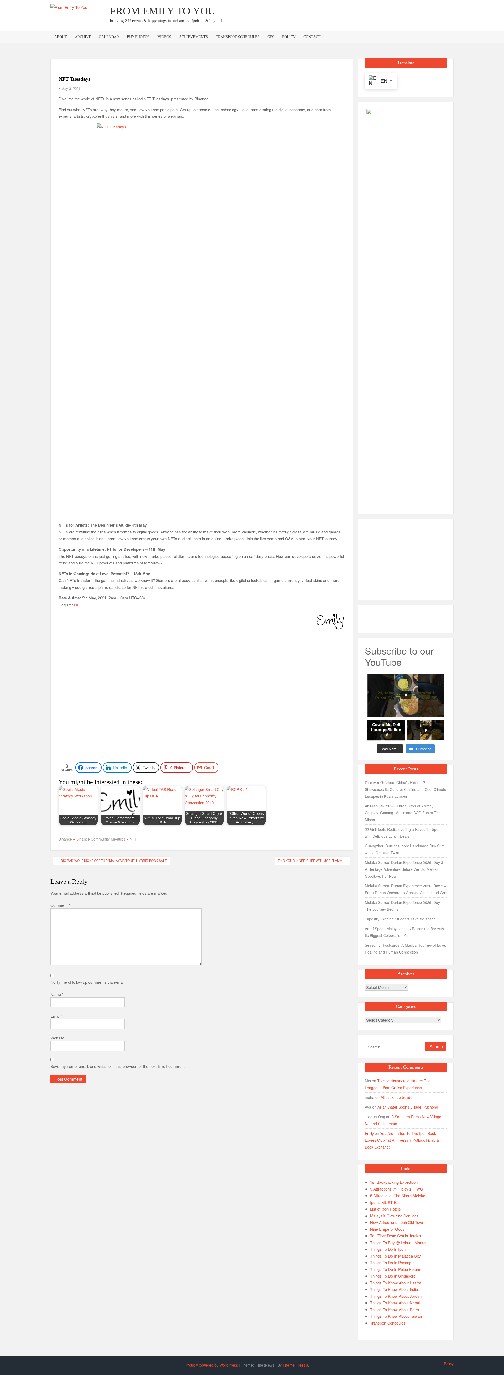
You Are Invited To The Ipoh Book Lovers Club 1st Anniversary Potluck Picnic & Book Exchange (402, 1140)
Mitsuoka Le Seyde (396, 1097)
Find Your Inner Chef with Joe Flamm (310, 860)
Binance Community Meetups (100, 839)
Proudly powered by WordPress (211, 1365)
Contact (312, 37)
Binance (65, 839)
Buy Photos (138, 37)
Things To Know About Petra (394, 1309)
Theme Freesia (295, 1365)
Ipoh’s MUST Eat (385, 1202)
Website (57, 1038)
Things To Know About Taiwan (396, 1316)
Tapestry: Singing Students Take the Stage (400, 918)
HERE (79, 604)
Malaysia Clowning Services (394, 1215)
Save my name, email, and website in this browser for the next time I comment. (118, 1066)
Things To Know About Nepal (395, 1302)
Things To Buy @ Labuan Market (398, 1242)
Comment (60, 905)
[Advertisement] (358, 14)
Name (57, 994)
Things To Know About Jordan (396, 1296)
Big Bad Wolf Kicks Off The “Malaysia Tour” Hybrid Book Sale (114, 860)
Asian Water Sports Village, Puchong (407, 1107)
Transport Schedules (238, 37)
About (60, 37)
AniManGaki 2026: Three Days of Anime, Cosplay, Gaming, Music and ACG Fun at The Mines (403, 812)
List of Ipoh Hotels (385, 1209)
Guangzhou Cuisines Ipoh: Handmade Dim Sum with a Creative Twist (405, 849)
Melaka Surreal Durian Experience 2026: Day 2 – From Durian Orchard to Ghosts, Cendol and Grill (406, 889)
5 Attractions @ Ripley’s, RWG (396, 1189)
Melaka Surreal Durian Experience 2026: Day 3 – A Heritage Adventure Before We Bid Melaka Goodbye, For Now (405, 869)
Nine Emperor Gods (387, 1229)
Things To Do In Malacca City (395, 1256)
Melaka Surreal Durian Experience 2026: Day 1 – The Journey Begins (405, 906)
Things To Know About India (394, 1289)
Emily (369, 1133)
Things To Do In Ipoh (388, 1249)
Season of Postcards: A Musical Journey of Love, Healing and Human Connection (405, 949)
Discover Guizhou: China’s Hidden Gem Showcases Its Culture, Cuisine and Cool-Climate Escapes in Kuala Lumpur (405, 789)
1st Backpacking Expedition (394, 1182)
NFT (133, 839)
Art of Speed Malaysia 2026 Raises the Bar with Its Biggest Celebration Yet (404, 932)
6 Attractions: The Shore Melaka (397, 1195)
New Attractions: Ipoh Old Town (397, 1222)
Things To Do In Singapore (393, 1276)
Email (56, 1016)
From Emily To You (163, 11)
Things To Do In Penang (390, 1262)
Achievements (193, 37)
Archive (83, 37)
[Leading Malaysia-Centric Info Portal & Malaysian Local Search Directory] (406, 306)
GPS (270, 37)
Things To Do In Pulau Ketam (395, 1269)
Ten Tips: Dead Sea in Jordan (395, 1235)
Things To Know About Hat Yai (396, 1282)
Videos (164, 37)
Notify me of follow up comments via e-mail (87, 982)
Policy (289, 37)
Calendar (109, 37)
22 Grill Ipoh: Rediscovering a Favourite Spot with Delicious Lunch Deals (402, 833)
